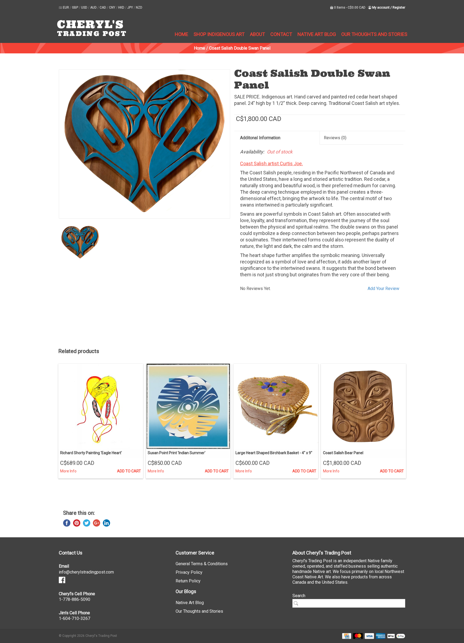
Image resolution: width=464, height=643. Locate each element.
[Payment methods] (345, 635)
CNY (112, 7)
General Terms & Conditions (202, 563)
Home (181, 34)
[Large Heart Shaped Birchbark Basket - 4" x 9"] (275, 406)
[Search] (298, 603)
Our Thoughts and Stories (374, 34)
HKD (121, 7)
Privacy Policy (189, 572)
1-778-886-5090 (74, 599)
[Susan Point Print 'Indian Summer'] (188, 406)
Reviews (335, 137)
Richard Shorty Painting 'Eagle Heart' (91, 453)
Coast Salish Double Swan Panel (239, 48)
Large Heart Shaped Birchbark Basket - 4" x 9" (273, 453)
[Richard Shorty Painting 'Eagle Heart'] (100, 406)
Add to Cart (129, 471)
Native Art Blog (317, 34)
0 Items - (349, 7)
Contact (281, 34)
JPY (130, 7)
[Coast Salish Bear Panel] (363, 406)
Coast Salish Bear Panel (343, 453)
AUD (93, 7)
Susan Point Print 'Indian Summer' (176, 453)
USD (84, 7)
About (257, 34)
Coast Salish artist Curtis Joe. (271, 163)
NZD (139, 7)
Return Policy (188, 580)
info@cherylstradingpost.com (86, 572)
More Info (68, 471)
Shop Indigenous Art (219, 34)
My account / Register (388, 7)
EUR (66, 7)
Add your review (383, 288)
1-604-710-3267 (74, 618)
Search (298, 595)
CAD (103, 7)
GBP (75, 7)
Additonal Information (260, 137)
